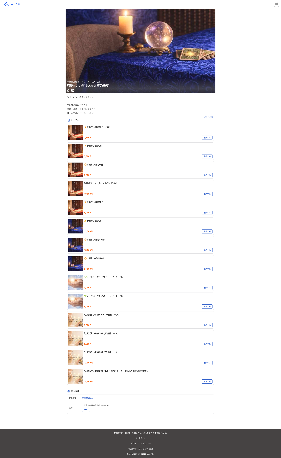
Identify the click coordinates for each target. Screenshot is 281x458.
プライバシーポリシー (140, 443)
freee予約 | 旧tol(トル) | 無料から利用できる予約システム (140, 433)
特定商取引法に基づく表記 (140, 448)
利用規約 (140, 438)
